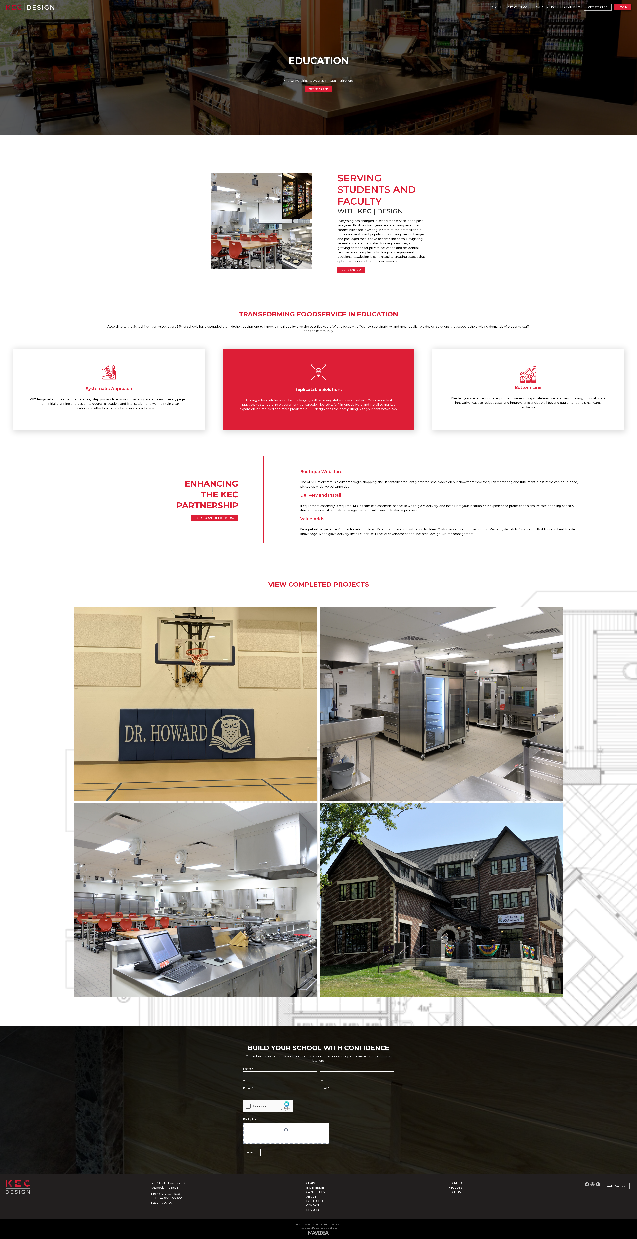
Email (324, 1088)
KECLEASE (456, 1192)
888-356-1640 (173, 1198)
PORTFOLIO (571, 7)
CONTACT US (616, 1185)
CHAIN (310, 1183)
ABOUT (497, 7)
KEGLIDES (455, 1187)
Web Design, (306, 1228)
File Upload (250, 1119)
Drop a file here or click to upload (286, 1134)
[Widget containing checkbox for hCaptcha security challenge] (268, 1106)
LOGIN (622, 7)
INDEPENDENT (316, 1187)
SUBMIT (252, 1152)
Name (248, 1068)
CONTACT (312, 1205)
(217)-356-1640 (170, 1193)
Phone (248, 1088)
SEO (332, 1228)
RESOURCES (314, 1210)
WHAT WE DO (546, 7)
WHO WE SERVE (517, 7)
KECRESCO (456, 1183)
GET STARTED (597, 7)
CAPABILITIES (315, 1192)
